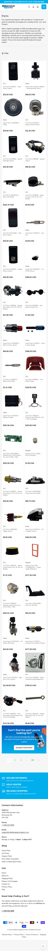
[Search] (29, 6)
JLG (4, 83)
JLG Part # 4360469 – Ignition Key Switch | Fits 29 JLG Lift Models (12, 307)
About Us (5, 876)
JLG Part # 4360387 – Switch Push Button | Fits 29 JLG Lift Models (12, 493)
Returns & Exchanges (10, 881)
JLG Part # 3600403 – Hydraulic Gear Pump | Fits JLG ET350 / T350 (12, 605)
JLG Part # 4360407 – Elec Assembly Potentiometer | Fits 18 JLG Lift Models (13, 715)
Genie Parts (6, 850)
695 (32, 760)
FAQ (3, 889)
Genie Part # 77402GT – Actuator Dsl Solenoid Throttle (35, 642)
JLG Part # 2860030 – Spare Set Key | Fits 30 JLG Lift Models (34, 196)
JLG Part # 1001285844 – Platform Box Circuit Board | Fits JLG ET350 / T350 (12, 455)
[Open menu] (43, 6)
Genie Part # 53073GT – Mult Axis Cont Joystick (12, 678)
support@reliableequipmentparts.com (15, 832)
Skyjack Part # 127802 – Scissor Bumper (33, 454)
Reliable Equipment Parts (20, 930)
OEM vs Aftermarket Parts (11, 862)
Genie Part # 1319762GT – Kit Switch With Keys (13, 642)
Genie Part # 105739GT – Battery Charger (11, 416)
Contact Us (6, 884)
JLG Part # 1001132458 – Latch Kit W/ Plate (33, 604)
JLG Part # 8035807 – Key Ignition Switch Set (34, 306)
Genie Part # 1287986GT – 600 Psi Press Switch (11, 344)
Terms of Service (32, 934)
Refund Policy (7, 934)
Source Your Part (24, 748)
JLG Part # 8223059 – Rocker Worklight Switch (12, 160)
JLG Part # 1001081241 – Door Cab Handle (11, 196)
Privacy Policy (7, 887)
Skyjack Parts (7, 856)
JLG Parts (5, 853)
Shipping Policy (7, 878)
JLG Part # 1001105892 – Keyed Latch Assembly (33, 492)
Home (4, 873)
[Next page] (38, 760)
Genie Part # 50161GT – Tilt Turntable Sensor (34, 530)
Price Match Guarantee (10, 859)
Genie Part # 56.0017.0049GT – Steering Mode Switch (35, 87)
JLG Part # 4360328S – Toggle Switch (10, 530)
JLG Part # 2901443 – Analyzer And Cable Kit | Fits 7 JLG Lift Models (34, 417)
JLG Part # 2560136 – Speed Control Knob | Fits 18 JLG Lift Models (13, 567)
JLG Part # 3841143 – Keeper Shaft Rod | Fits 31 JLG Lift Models (34, 715)
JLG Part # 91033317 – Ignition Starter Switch (32, 123)
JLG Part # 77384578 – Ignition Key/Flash (10, 380)
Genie (27, 83)
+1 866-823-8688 (8, 825)
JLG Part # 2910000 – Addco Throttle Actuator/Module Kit (34, 678)
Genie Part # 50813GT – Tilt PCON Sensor (34, 270)
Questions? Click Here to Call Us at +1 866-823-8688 (24, 2)
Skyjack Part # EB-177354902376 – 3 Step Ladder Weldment (33, 567)
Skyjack (28, 450)
